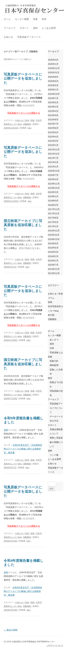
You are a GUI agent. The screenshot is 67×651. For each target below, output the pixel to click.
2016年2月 (53, 256)
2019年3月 (53, 192)
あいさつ (54, 339)
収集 (35, 19)
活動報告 (27, 124)
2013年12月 (54, 273)
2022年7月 (53, 124)
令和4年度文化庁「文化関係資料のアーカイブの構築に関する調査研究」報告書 (23, 591)
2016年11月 (53, 235)
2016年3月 (53, 252)
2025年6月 (53, 81)
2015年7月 (53, 265)
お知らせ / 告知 (22, 120)
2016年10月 (54, 239)
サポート (24, 28)
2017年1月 (53, 226)
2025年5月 (53, 85)
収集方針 (54, 361)
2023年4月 (53, 111)
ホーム (7, 19)
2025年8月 (53, 77)
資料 (35, 28)
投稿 (32, 120)
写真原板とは (56, 352)
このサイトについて (54, 645)
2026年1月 (53, 64)
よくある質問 (49, 28)
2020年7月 (53, 175)
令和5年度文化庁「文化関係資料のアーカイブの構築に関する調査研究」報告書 (23, 449)
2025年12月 (54, 68)
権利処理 (54, 365)
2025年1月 (53, 89)
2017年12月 (54, 209)
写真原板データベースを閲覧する (23, 113)
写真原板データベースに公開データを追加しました (23, 78)
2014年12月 (54, 269)
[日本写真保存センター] (35, 8)
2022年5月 (53, 132)
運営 (52, 344)
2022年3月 (53, 141)
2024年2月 (53, 106)
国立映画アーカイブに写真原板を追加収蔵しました (23, 225)
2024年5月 (53, 102)
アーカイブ (9, 28)
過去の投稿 (10, 630)
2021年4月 (53, 162)
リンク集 (54, 455)
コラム (51, 298)
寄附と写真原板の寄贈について (56, 442)
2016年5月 (53, 247)
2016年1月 (53, 260)
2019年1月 (53, 196)
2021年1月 (53, 166)
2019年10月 (54, 188)
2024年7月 (53, 98)
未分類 (51, 315)
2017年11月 (53, 213)
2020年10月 (54, 171)
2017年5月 (53, 222)
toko (29, 128)
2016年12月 (54, 230)
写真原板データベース (29, 37)
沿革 (52, 348)
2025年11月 (53, 72)
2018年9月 (53, 200)
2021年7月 (53, 158)
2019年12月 (54, 183)
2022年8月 (53, 119)
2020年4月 (53, 179)
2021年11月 (53, 153)
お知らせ (8, 37)
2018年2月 (53, 205)
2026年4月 (53, 60)
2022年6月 (53, 128)
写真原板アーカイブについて (56, 407)
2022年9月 (53, 115)
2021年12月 (54, 149)
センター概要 (22, 19)
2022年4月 (53, 136)
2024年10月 (54, 94)
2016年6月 (53, 243)
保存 (44, 19)
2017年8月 (53, 217)
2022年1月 (53, 145)
